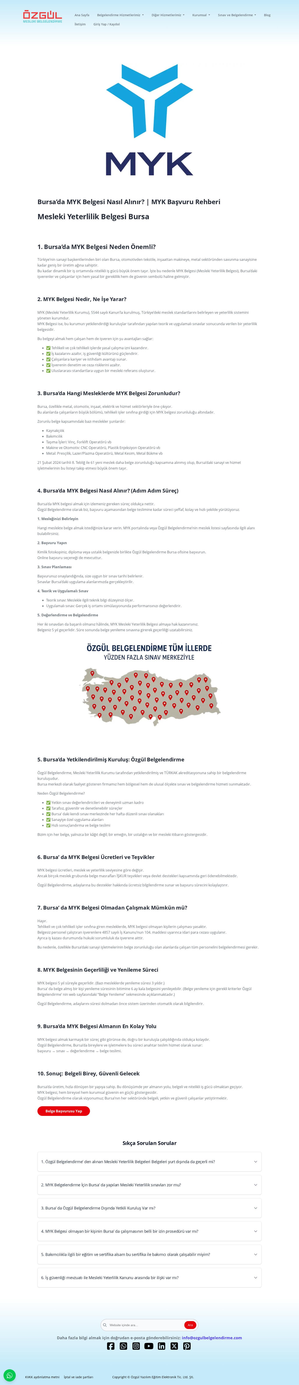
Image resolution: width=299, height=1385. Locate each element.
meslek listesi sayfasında (219, 528)
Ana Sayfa (82, 15)
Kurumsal (200, 15)
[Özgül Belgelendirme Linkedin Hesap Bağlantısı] (161, 1349)
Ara (190, 1325)
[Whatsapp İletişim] (10, 1375)
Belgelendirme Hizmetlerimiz (119, 15)
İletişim (80, 24)
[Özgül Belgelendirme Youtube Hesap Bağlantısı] (149, 1349)
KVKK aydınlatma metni (42, 1377)
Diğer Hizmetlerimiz (167, 15)
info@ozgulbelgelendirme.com (212, 1337)
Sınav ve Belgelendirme (236, 15)
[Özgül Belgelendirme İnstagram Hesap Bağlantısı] (136, 1349)
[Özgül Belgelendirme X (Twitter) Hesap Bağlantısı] (174, 1349)
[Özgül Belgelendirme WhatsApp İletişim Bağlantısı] (123, 1349)
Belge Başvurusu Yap (64, 1111)
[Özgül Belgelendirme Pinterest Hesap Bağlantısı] (187, 1349)
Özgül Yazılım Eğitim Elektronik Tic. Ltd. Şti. (162, 1377)
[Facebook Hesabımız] (111, 1349)
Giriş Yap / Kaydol (106, 24)
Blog (267, 15)
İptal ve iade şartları (78, 1377)
